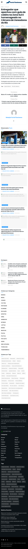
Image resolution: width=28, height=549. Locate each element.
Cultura (3, 303)
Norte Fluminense (6, 378)
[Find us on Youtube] (3, 540)
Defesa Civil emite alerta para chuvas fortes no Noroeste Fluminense (12, 188)
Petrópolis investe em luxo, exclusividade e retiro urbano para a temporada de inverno (13, 526)
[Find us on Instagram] (5, 540)
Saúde (2, 341)
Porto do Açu (5, 383)
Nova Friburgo (15, 378)
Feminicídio (4, 371)
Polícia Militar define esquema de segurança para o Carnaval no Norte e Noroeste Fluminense (12, 231)
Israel (3, 373)
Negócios (3, 330)
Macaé (14, 373)
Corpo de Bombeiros (16, 366)
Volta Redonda (5, 395)
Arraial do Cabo (20, 358)
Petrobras (22, 378)
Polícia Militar (19, 380)
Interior (3, 322)
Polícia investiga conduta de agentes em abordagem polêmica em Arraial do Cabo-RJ (17, 274)
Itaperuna (8, 373)
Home (2, 7)
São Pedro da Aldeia (6, 393)
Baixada (3, 295)
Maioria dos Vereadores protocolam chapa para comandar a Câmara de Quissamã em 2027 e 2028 (14, 513)
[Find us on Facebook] (1, 540)
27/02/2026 (17, 149)
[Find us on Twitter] (7, 540)
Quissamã (12, 383)
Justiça (3, 325)
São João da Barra (13, 390)
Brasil (3, 297)
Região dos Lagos (20, 383)
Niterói (3, 375)
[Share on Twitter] (23, 45)
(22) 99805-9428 (7, 431)
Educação (4, 311)
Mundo (3, 328)
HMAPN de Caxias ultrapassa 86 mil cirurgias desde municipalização (9, 518)
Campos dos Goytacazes (13, 363)
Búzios (18, 361)
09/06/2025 (11, 277)
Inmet (23, 371)
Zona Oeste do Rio (6, 398)
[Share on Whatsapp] (14, 45)
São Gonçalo (5, 390)
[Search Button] (26, 2)
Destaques (7, 7)
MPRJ (23, 373)
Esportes (3, 314)
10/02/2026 (17, 235)
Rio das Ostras (5, 385)
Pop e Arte (4, 339)
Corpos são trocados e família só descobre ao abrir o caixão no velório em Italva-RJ (13, 146)
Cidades (3, 300)
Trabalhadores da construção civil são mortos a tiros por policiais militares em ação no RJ (13, 530)
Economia (3, 308)
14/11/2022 (11, 270)
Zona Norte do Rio (14, 395)
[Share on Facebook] (5, 45)
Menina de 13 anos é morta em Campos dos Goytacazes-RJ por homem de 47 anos (17, 282)
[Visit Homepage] (14, 2)
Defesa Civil (4, 368)
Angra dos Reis (5, 358)
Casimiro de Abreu (6, 366)
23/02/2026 (17, 213)
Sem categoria (5, 344)
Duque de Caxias (13, 368)
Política (3, 336)
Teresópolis (15, 393)
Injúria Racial (7, 86)
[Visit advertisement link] (14, 248)
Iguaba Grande (12, 371)
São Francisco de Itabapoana (15, 388)
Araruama (12, 358)
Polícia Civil (11, 380)
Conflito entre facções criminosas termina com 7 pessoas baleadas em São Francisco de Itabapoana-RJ (17, 266)
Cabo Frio (4, 363)
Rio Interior (21, 385)
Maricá (19, 373)
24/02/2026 (17, 191)
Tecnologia (4, 347)
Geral (2, 317)
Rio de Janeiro (15, 86)
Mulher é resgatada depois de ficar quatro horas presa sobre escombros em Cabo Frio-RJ (13, 167)
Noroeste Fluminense (11, 375)
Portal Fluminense (9, 543)
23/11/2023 (11, 285)
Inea (19, 371)
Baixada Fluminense (6, 361)
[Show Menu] (1, 2)
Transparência (5, 350)
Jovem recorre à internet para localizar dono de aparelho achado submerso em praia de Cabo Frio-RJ (13, 209)
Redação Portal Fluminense (12, 26)
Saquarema (4, 388)
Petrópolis (4, 380)
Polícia (3, 333)
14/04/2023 (23, 26)
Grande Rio (4, 319)
